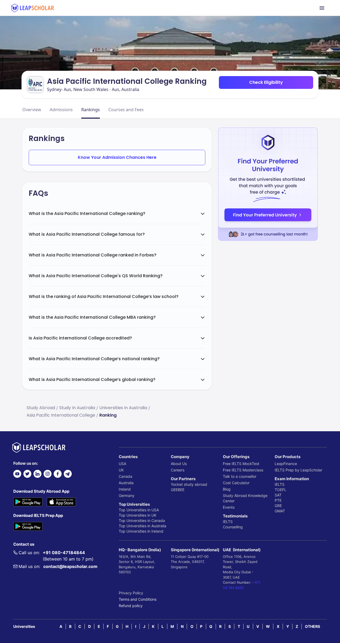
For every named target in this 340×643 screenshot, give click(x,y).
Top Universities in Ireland (141, 531)
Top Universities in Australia (142, 526)
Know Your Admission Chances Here (117, 157)
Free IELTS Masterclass (243, 470)
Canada (125, 476)
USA (122, 463)
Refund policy (131, 605)
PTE (278, 500)
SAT (278, 495)
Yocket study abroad (189, 484)
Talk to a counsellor (239, 476)
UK (121, 470)
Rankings (90, 110)
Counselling (233, 527)
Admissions (61, 110)
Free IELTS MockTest (241, 463)
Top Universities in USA (139, 510)
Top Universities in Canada (142, 520)
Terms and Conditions (137, 599)
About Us (179, 463)
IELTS (228, 521)
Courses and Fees (126, 110)
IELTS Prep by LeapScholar (298, 470)
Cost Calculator (236, 482)
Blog (227, 489)
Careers (177, 470)
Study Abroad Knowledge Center (245, 498)
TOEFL (280, 489)
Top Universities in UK (137, 515)
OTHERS (312, 626)
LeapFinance (286, 463)
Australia (126, 482)
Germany (126, 495)
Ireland (125, 489)
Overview (31, 110)
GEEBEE (177, 489)
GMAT (280, 511)
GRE (278, 505)
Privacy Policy (131, 593)
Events (229, 507)
